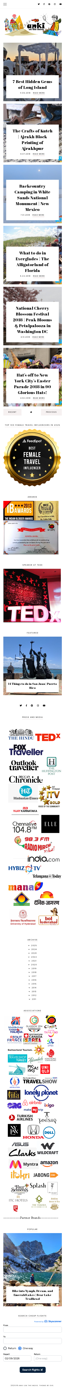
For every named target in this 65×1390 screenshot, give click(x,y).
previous (51, 412)
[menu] (5, 4)
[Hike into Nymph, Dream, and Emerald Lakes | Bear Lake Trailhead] (32, 1305)
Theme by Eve (46, 1385)
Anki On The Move (28, 1385)
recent (12, 412)
